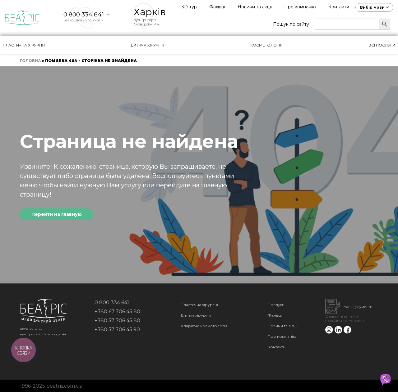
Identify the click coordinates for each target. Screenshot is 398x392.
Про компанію (300, 7)
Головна (30, 60)
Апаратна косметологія (204, 325)
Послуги (276, 304)
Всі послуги (381, 45)
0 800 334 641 (83, 14)
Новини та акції (255, 7)
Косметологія (266, 45)
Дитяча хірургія (147, 45)
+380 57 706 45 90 (117, 329)
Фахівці (217, 7)
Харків (150, 12)
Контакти (338, 7)
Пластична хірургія (24, 45)
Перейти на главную (56, 214)
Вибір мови (372, 7)
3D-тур (189, 7)
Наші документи (358, 307)
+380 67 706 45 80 (117, 311)
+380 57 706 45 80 (117, 320)
